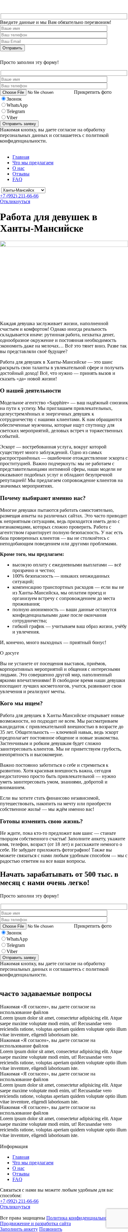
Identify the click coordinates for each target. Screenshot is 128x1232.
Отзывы (21, 173)
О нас (18, 168)
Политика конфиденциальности (80, 1218)
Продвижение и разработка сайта (35, 1223)
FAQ (17, 179)
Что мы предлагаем (32, 162)
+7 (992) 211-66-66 (19, 195)
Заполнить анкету (19, 1229)
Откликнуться (15, 201)
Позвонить (50, 1229)
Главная (20, 157)
